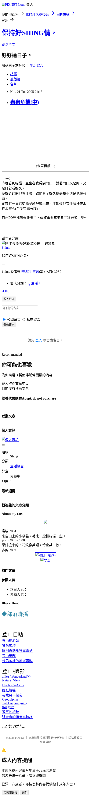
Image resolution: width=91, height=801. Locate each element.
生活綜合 (36, 65)
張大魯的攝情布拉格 (17, 717)
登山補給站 (10, 640)
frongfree (8, 707)
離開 (24, 792)
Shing (6, 247)
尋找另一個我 (12, 695)
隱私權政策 (75, 737)
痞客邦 (26, 271)
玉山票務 (9, 656)
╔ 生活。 (34, 283)
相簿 (13, 74)
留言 (35, 271)
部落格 (15, 79)
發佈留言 (8, 324)
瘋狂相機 (9, 690)
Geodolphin (10, 699)
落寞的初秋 (10, 712)
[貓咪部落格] (45, 555)
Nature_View (11, 680)
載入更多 (8, 299)
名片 (13, 84)
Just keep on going (14, 703)
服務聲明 (45, 742)
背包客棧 (9, 646)
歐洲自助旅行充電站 (17, 651)
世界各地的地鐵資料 (17, 661)
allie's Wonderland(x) (16, 676)
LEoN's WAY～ (13, 685)
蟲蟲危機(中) (24, 102)
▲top (5, 291)
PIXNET (20, 737)
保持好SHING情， (29, 33)
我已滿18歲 (10, 792)
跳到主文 (8, 44)
